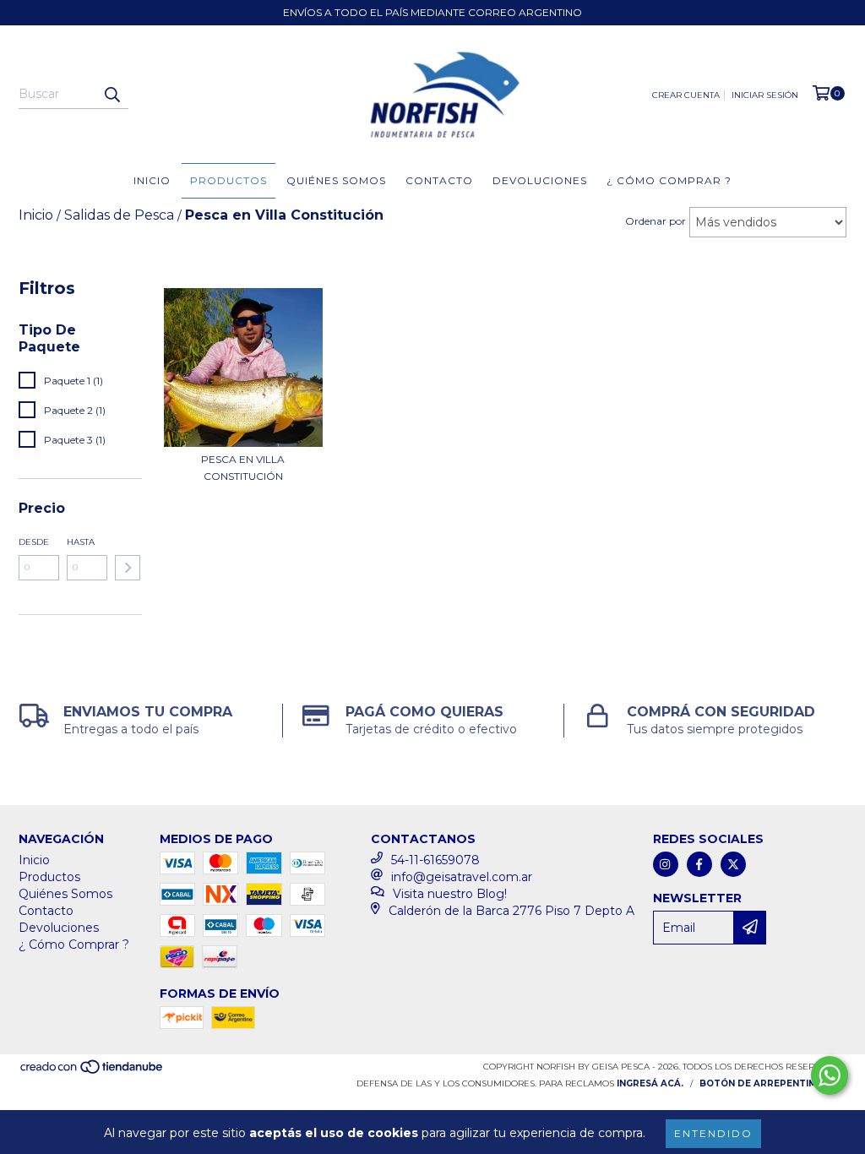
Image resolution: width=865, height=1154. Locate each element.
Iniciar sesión (765, 95)
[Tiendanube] (92, 1071)
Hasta (81, 541)
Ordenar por (655, 221)
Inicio (152, 180)
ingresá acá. (650, 1083)
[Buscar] (111, 94)
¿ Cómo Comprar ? (669, 180)
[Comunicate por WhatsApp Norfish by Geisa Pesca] (829, 1075)
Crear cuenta (686, 95)
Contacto (439, 180)
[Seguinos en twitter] (733, 864)
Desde (34, 541)
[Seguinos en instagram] (665, 864)
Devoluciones (539, 180)
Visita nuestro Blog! (450, 893)
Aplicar (127, 567)
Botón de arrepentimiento (772, 1083)
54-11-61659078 (435, 860)
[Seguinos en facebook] (699, 864)
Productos (228, 180)
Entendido (713, 1133)
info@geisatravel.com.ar (461, 877)
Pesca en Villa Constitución (243, 467)
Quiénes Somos (336, 180)
